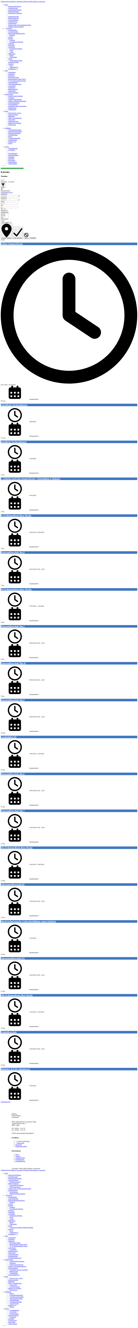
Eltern (6, 111)
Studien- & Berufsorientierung (17, 101)
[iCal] (10, 192)
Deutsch (10, 38)
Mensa (10, 136)
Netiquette (11, 157)
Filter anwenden (18, 238)
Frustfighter (11, 87)
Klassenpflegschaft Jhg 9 (13, 700)
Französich (11, 45)
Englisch (12, 40)
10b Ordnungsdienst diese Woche (17, 995)
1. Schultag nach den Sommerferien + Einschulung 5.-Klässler (30, 479)
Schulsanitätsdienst (13, 103)
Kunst (11, 50)
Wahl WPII (11, 120)
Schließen (33, 238)
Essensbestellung (13, 155)
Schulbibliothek (13, 135)
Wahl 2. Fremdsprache (15, 118)
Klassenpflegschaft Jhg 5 (13, 626)
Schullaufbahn (12, 30)
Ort (2, 205)
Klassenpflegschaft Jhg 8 (13, 552)
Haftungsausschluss (21, 1146)
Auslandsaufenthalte (14, 138)
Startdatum (4, 194)
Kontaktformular (20, 1161)
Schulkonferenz (13, 21)
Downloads (11, 160)
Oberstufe (11, 98)
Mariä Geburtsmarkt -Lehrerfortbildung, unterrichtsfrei (28, 921)
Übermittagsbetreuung (14, 84)
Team (6, 70)
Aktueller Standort (6, 238)
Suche (2, 201)
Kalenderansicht (5, 1102)
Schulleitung (12, 72)
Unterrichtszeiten (13, 32)
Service (7, 147)
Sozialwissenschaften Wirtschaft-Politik (15, 61)
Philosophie (13, 57)
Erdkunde (11, 43)
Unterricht (9, 28)
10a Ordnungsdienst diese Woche (17, 847)
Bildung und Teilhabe (14, 123)
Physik (10, 59)
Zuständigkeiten (13, 82)
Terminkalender (13, 148)
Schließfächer (12, 109)
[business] (4, 216)
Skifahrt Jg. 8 (12, 141)
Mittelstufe (11, 116)
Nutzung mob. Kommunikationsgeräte (19, 25)
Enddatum (4, 198)
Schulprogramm (13, 8)
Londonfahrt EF (9, 737)
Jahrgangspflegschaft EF (13, 884)
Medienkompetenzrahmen (16, 27)
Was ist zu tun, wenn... (15, 113)
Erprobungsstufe (13, 114)
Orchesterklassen (13, 20)
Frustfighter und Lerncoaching (17, 106)
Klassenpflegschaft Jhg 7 (13, 811)
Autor (2, 221)
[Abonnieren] (5, 192)
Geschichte (11, 47)
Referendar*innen (13, 77)
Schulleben (8, 128)
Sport (11, 65)
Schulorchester (12, 140)
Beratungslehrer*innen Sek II (17, 79)
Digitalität (11, 158)
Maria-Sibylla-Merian (14, 6)
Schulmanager (12, 162)
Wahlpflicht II (14, 67)
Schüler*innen (9, 94)
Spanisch (11, 64)
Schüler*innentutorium (15, 99)
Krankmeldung (12, 153)
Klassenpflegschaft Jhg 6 (13, 774)
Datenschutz (20, 1143)
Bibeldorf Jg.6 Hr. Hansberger (15, 1069)
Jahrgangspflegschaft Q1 (13, 958)
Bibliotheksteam (13, 89)
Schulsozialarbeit (13, 92)
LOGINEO (11, 150)
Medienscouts (12, 108)
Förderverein (12, 125)
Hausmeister (12, 91)
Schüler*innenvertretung (15, 96)
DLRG (10, 143)
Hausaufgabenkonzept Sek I (16, 33)
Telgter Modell (12, 163)
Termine (17, 1156)
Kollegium (11, 76)
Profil (6, 5)
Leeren (26, 238)
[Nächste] (3, 180)
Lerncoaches (12, 86)
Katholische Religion (16, 48)
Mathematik (11, 54)
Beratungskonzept (13, 11)
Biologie (12, 35)
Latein (12, 52)
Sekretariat (11, 74)
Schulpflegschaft (13, 121)
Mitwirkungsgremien (14, 133)
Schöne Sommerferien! (12, 244)
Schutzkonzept (19, 1159)
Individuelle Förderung (15, 13)
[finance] (4, 214)
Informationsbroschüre (15, 10)
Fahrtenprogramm (13, 16)
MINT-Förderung (13, 18)
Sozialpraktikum (13, 104)
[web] (4, 217)
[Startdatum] (19, 196)
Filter (3, 187)
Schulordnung (12, 23)
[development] (4, 219)
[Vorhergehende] (1, 180)
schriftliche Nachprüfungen (14, 405)
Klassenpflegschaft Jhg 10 (13, 663)
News (17, 1154)
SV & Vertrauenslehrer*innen (17, 81)
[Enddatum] (19, 200)
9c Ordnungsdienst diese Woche (16, 515)
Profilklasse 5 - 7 (13, 69)
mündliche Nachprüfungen (13, 442)
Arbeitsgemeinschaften (15, 131)
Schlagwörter (5, 212)
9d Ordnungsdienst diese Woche (16, 589)
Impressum (18, 1145)
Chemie (10, 37)
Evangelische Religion (16, 42)
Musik (12, 55)
